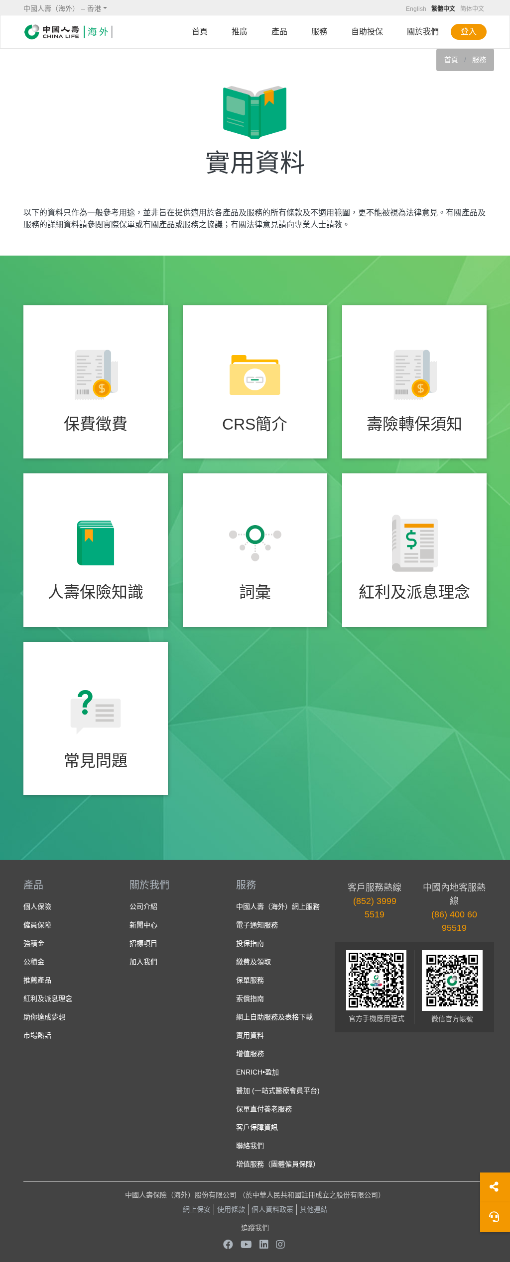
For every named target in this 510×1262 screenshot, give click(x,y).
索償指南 (250, 998)
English (416, 8)
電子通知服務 (257, 925)
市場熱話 (37, 1035)
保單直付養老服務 (264, 1109)
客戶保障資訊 (257, 1127)
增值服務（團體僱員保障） (278, 1164)
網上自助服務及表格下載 (274, 1017)
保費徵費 (96, 424)
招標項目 (143, 943)
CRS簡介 (254, 424)
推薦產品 (37, 980)
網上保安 (197, 1209)
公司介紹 (143, 906)
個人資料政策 (272, 1209)
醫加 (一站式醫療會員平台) (278, 1090)
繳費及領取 (253, 962)
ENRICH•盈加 (257, 1072)
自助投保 (367, 31)
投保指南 (250, 943)
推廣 (240, 31)
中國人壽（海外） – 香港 (62, 8)
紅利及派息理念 (414, 592)
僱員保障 (37, 925)
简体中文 (472, 8)
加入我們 (143, 962)
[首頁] (68, 31)
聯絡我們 (250, 1146)
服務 (319, 31)
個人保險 (37, 906)
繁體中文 (443, 8)
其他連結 (314, 1209)
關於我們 (423, 31)
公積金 (33, 962)
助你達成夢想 (44, 1017)
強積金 (33, 943)
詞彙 (255, 592)
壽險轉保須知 (414, 424)
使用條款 (231, 1209)
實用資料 (250, 1035)
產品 (279, 31)
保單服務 (250, 980)
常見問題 (96, 761)
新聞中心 (143, 925)
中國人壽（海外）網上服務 (278, 906)
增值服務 (250, 1054)
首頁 (200, 31)
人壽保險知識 (95, 592)
